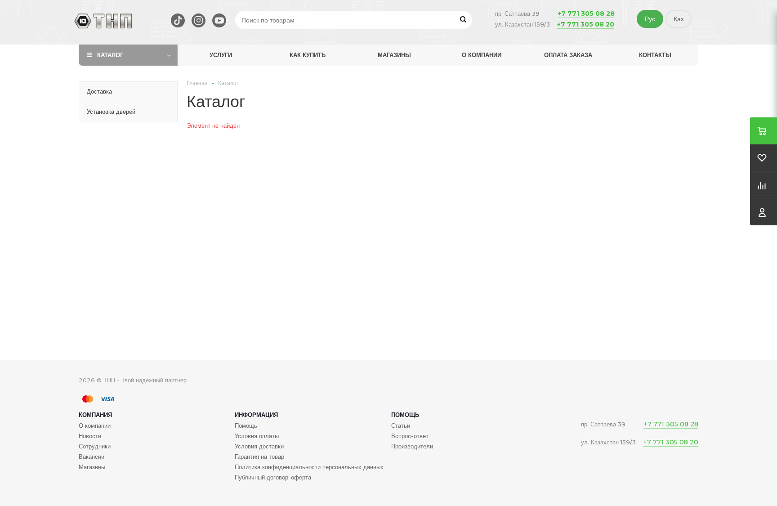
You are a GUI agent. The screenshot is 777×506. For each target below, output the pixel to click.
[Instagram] (198, 20)
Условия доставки (259, 446)
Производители (412, 446)
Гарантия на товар (259, 456)
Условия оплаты (257, 435)
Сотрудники (95, 446)
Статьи (400, 425)
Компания (95, 414)
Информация (256, 414)
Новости (90, 435)
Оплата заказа (568, 54)
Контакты (655, 54)
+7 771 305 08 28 (586, 13)
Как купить (308, 54)
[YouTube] (219, 20)
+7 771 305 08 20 (585, 24)
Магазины (394, 54)
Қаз (678, 19)
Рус (650, 19)
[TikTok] (178, 20)
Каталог (110, 54)
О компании (481, 54)
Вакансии (91, 456)
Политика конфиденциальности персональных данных (309, 466)
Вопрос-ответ (410, 435)
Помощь (405, 414)
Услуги (221, 54)
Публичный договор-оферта (273, 477)
